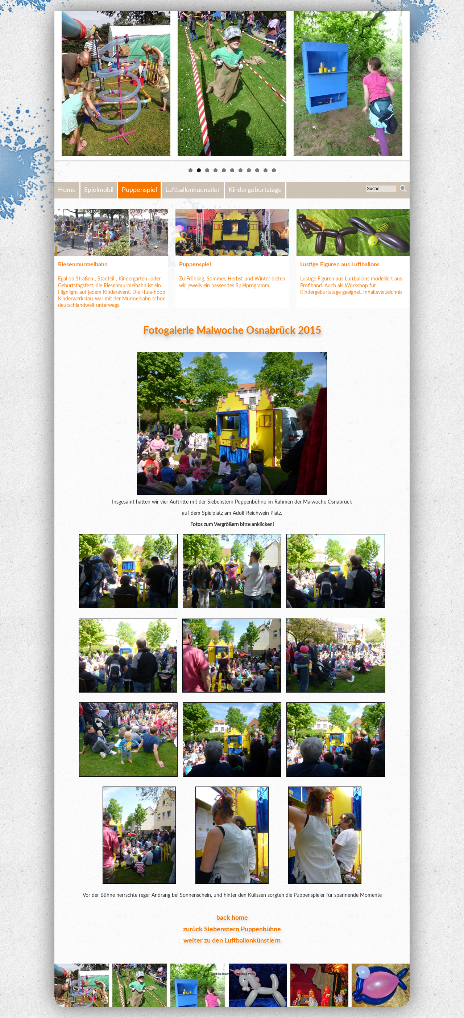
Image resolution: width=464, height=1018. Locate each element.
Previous (43, 85)
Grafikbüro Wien (243, 974)
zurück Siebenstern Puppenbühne (232, 929)
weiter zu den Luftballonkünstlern (232, 940)
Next (420, 85)
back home (232, 918)
